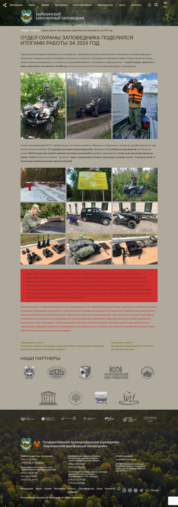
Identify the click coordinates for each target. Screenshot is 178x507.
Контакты (110, 488)
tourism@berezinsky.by (126, 459)
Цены (100, 488)
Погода (155, 490)
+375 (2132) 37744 (29, 459)
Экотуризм (59, 488)
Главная (25, 30)
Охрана (48, 488)
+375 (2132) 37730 (76, 480)
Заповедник (27, 488)
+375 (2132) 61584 (76, 464)
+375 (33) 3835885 (76, 483)
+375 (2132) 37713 (29, 473)
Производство (86, 488)
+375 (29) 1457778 (76, 467)
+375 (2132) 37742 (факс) (32, 463)
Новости (35, 30)
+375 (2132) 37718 (29, 480)
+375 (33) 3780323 (29, 476)
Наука (39, 488)
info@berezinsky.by (124, 456)
